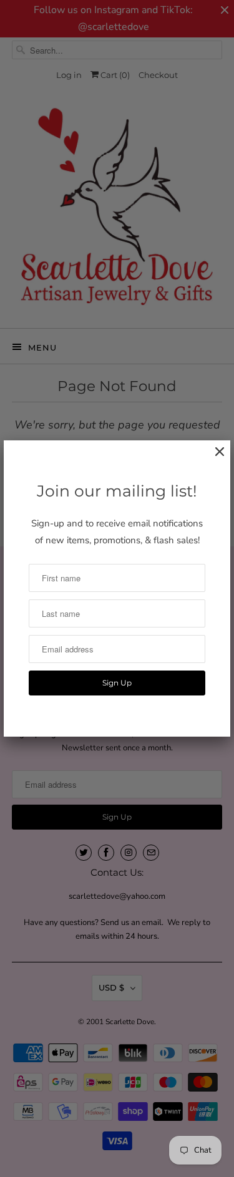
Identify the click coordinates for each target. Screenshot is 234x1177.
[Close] (213, 458)
